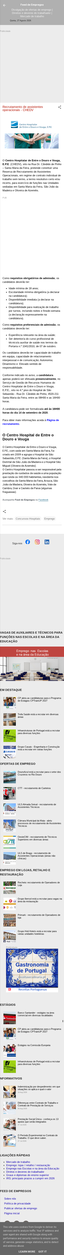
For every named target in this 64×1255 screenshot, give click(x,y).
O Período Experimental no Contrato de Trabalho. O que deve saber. (38, 1136)
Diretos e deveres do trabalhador (25, 1171)
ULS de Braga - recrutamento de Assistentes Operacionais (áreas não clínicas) (36, 856)
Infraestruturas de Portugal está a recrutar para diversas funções (39, 731)
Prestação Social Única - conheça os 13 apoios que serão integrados (38, 1120)
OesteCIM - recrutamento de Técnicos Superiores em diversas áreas (37, 838)
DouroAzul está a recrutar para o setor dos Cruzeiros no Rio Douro (39, 773)
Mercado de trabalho (18, 1161)
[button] (60, 107)
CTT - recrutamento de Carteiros (34, 788)
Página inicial (12, 1213)
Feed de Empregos (32, 4)
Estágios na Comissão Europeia (34, 1045)
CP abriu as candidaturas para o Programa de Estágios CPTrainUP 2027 (39, 699)
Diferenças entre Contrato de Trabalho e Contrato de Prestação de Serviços (38, 1104)
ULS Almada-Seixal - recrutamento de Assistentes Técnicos (37, 805)
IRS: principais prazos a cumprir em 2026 (30, 1178)
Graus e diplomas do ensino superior (27, 1175)
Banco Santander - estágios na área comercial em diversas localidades (36, 1014)
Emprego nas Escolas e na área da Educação (32, 1168)
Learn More (27, 1251)
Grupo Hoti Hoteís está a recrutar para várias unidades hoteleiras (37, 932)
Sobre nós (10, 1198)
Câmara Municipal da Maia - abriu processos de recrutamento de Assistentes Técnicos (39, 823)
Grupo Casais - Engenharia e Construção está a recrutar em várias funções (39, 748)
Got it (42, 1251)
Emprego (49, 518)
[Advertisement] (32, 65)
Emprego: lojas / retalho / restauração (28, 1165)
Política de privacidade (17, 1203)
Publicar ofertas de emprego (20, 1208)
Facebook (43, 500)
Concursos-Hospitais (28, 518)
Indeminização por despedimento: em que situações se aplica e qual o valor (39, 1088)
